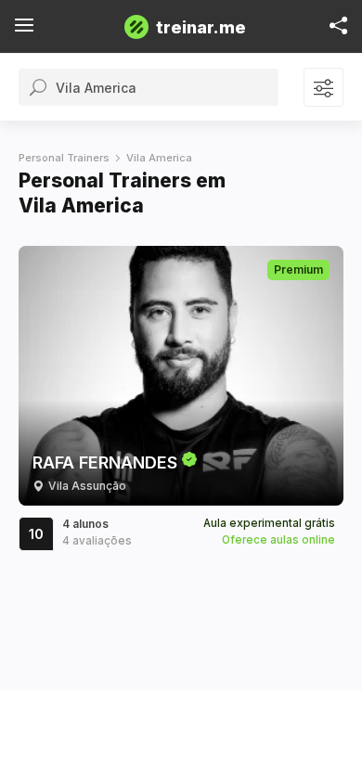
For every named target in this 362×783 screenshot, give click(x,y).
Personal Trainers (64, 157)
